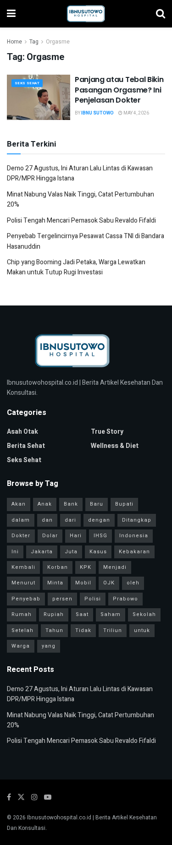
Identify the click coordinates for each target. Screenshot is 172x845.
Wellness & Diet (115, 446)
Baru (96, 504)
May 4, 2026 (135, 113)
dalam (20, 520)
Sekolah (144, 614)
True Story (107, 431)
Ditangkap (136, 520)
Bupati (124, 504)
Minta (55, 583)
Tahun (54, 630)
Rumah (21, 614)
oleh (133, 583)
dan (47, 520)
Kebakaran (134, 552)
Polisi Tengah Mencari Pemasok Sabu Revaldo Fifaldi (81, 220)
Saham (110, 614)
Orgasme (58, 42)
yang (48, 646)
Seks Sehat (27, 83)
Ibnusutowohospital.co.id (59, 817)
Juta (71, 552)
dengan (99, 520)
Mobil (83, 583)
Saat (82, 614)
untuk (142, 630)
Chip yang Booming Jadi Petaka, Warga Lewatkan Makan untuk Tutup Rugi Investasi (76, 267)
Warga (20, 646)
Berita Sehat (26, 446)
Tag (34, 42)
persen (62, 599)
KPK (85, 567)
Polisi (92, 599)
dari (70, 520)
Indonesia (133, 536)
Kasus (98, 552)
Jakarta (42, 552)
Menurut (23, 583)
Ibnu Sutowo (97, 113)
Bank (71, 504)
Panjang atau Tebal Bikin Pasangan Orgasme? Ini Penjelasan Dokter (119, 89)
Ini (15, 552)
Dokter (20, 536)
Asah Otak (22, 431)
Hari (76, 536)
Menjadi (115, 567)
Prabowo (125, 599)
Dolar (50, 536)
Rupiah (54, 614)
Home (14, 42)
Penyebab (25, 599)
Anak (45, 504)
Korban (57, 567)
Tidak (83, 630)
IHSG (100, 536)
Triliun (112, 630)
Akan (18, 504)
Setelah (22, 630)
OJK (109, 583)
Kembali (23, 567)
